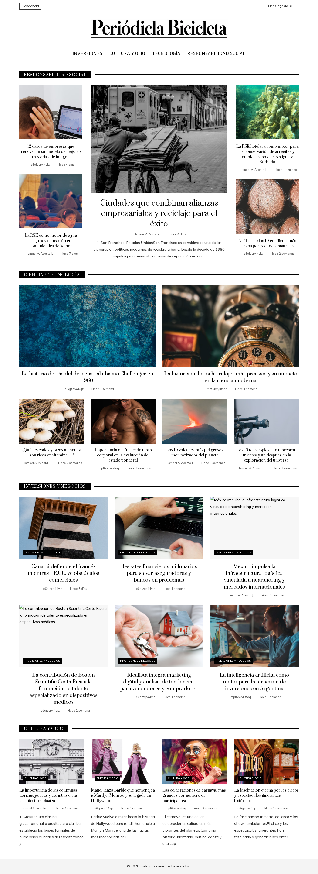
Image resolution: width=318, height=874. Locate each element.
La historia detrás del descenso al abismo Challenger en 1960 (87, 377)
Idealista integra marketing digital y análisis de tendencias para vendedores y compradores (159, 682)
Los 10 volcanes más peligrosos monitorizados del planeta (194, 453)
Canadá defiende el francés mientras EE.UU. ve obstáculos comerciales (63, 573)
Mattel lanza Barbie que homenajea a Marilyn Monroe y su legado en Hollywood (123, 795)
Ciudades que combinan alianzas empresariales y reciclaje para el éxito (159, 213)
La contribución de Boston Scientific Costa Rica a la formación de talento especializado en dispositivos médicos (63, 689)
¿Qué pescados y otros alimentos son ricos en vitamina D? (52, 453)
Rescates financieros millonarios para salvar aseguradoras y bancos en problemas (159, 573)
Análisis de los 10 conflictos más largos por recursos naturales (267, 243)
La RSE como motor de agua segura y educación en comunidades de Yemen (51, 241)
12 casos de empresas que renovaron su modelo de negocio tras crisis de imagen (51, 152)
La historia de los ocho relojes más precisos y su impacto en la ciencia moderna (230, 377)
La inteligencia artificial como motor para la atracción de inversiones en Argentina (254, 682)
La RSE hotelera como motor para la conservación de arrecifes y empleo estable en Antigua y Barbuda (267, 154)
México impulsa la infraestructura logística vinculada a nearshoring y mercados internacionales (254, 576)
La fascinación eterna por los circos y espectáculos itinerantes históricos (266, 795)
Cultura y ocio (36, 778)
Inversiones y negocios (42, 552)
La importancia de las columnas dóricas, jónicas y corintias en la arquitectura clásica (48, 795)
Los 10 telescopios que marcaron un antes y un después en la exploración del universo (266, 455)
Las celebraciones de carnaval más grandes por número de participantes (194, 795)
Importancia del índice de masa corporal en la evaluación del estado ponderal (123, 455)
